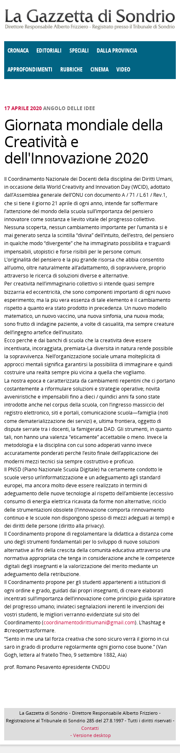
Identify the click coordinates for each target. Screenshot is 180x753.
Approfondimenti (30, 69)
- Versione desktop (90, 735)
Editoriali (49, 50)
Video (123, 69)
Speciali (79, 50)
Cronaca (18, 50)
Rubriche (71, 69)
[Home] (90, 28)
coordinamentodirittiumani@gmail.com (89, 622)
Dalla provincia (117, 50)
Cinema (99, 69)
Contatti (90, 728)
